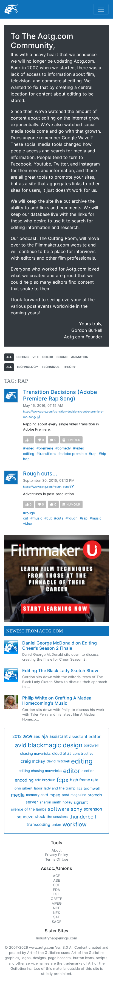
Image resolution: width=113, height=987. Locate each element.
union (56, 824)
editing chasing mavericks (40, 771)
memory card (37, 795)
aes (36, 736)
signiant (81, 802)
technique (51, 367)
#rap (93, 454)
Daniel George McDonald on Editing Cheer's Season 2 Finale (59, 645)
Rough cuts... (40, 473)
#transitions (46, 454)
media (18, 795)
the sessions (57, 817)
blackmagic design (55, 745)
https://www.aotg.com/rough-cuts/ (46, 486)
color (47, 357)
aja (44, 736)
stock (40, 816)
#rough (72, 518)
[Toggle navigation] (101, 9)
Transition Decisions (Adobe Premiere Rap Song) (60, 395)
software (58, 809)
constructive (83, 753)
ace (27, 736)
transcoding (38, 824)
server (32, 802)
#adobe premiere (72, 454)
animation (79, 357)
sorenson (93, 809)
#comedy (63, 448)
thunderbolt (83, 817)
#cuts (58, 518)
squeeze (25, 816)
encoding (24, 780)
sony (76, 809)
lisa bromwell (88, 788)
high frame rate (84, 779)
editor (71, 770)
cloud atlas (61, 753)
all (9, 357)
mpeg (54, 794)
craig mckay (33, 761)
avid (20, 745)
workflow (74, 824)
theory (69, 367)
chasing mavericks (35, 753)
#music (36, 518)
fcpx (62, 779)
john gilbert (23, 788)
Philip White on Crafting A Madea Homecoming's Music (56, 700)
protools (94, 794)
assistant (58, 736)
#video (28, 448)
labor (38, 788)
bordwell (91, 745)
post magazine (74, 795)
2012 (17, 736)
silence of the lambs (28, 809)
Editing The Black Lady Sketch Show (60, 670)
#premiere (44, 448)
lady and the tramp (59, 788)
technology (27, 367)
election (87, 771)
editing (22, 357)
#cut (48, 518)
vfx (35, 357)
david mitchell (58, 761)
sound (61, 357)
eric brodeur (45, 780)
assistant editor (85, 736)
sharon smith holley (55, 802)
